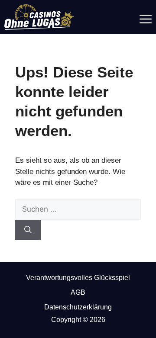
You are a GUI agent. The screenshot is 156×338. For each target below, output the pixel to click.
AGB (78, 292)
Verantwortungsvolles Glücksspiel (78, 277)
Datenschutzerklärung (78, 307)
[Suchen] (28, 230)
